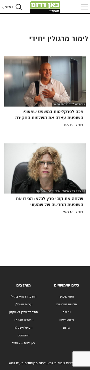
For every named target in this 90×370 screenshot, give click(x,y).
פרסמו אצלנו (66, 320)
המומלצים (23, 335)
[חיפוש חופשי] (19, 7)
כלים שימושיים (66, 285)
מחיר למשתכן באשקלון (23, 312)
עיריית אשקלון (23, 304)
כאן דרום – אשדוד (23, 343)
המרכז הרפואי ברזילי (23, 296)
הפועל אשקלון (23, 327)
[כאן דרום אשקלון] (45, 7)
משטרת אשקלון (23, 320)
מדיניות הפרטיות (66, 304)
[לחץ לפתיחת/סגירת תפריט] (84, 7)
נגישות (66, 312)
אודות (66, 327)
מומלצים (23, 285)
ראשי (9, 7)
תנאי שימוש (67, 296)
